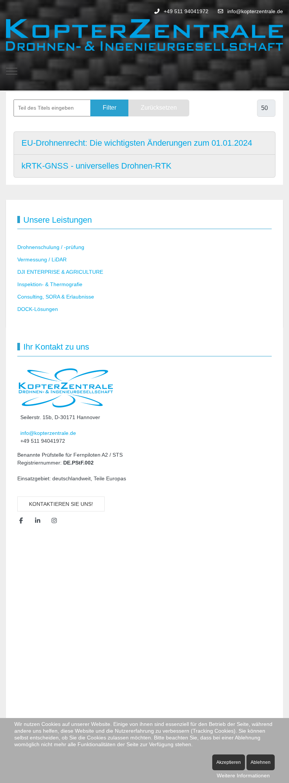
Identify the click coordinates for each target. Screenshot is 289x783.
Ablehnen (261, 762)
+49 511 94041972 (186, 11)
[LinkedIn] (37, 520)
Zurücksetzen (159, 107)
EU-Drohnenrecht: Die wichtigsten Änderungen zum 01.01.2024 (136, 143)
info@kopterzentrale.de (255, 11)
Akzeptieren (228, 762)
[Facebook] (21, 520)
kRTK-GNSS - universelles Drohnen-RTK (96, 165)
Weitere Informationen (243, 775)
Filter (109, 107)
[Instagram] (54, 520)
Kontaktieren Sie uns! (61, 504)
